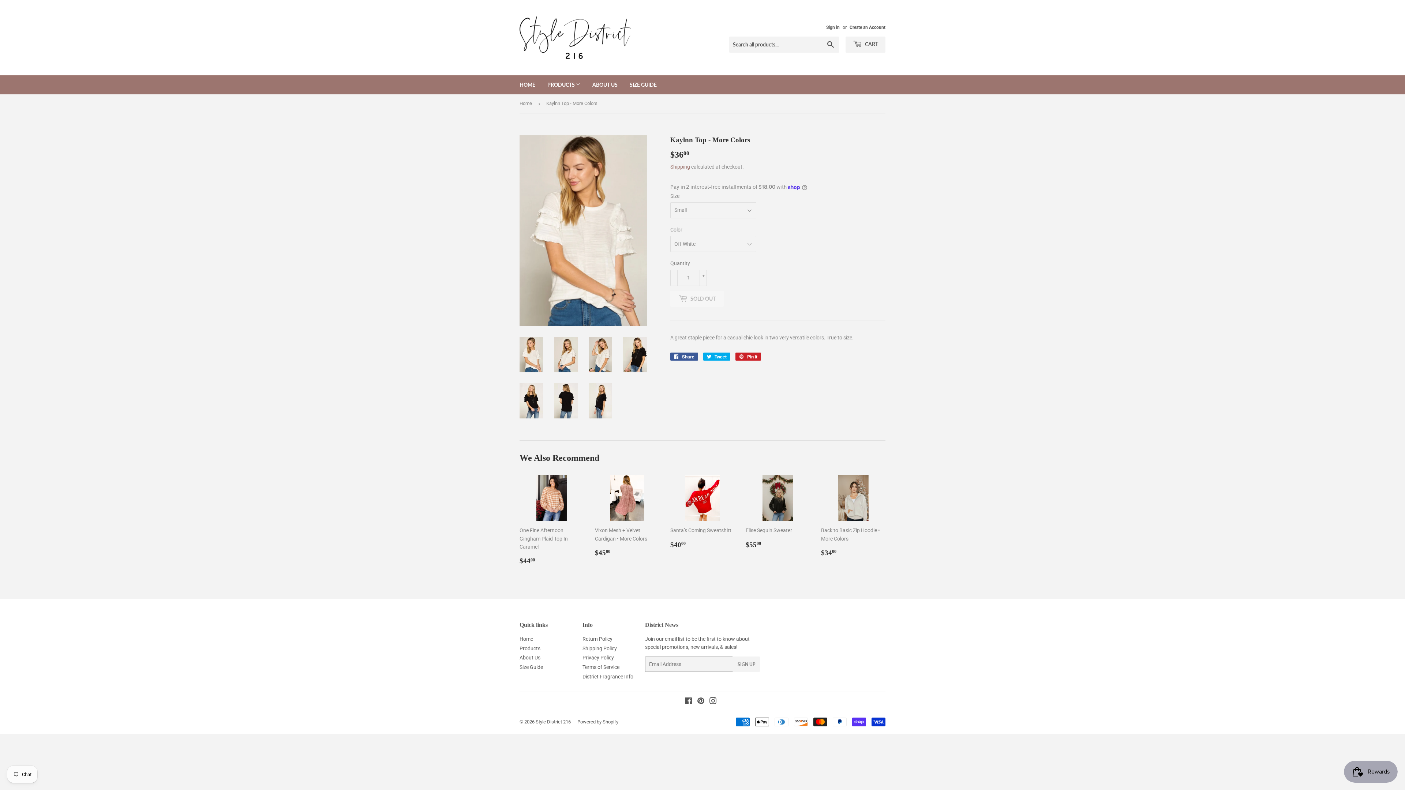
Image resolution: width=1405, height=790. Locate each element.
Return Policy (597, 639)
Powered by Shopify (597, 722)
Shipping (680, 167)
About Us (605, 85)
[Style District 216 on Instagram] (713, 702)
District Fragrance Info (607, 677)
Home (527, 85)
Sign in (833, 27)
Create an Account (867, 27)
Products (561, 85)
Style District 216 (553, 722)
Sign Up (746, 664)
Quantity (680, 263)
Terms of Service (600, 667)
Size (674, 196)
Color (676, 230)
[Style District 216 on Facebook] (688, 702)
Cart (871, 44)
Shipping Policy (599, 648)
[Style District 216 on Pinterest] (701, 702)
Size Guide (643, 85)
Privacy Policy (598, 658)
